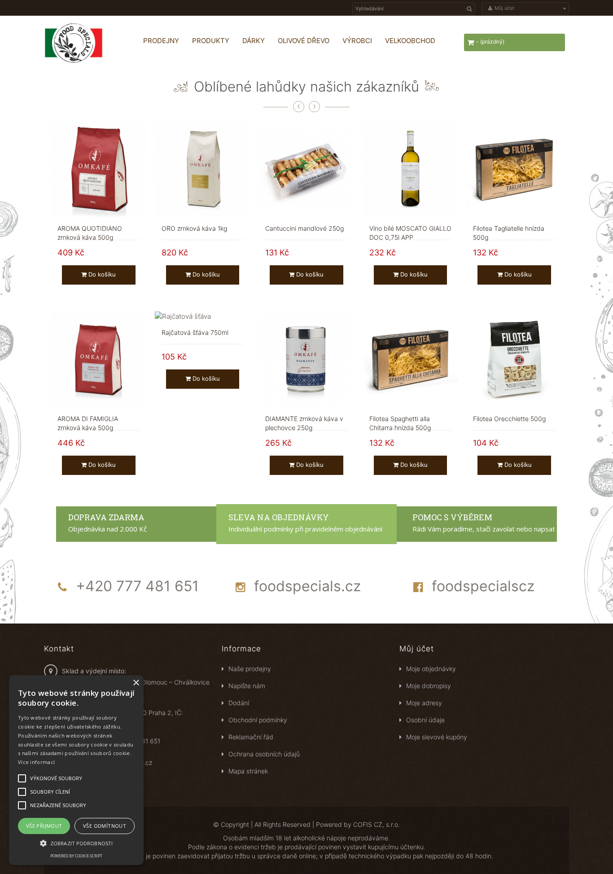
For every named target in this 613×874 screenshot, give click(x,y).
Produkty (210, 40)
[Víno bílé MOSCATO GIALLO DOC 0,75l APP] (411, 169)
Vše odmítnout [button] (104, 825)
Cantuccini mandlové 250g (304, 228)
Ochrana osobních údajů (264, 754)
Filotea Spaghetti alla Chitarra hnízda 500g (400, 419)
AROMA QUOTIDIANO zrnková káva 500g (89, 228)
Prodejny (161, 40)
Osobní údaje (425, 720)
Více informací (36, 762)
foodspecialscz (483, 586)
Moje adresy (424, 703)
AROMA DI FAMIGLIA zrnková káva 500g (87, 419)
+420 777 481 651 (137, 586)
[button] (76, 843)
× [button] (135, 683)
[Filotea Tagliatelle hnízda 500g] (514, 169)
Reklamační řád (250, 737)
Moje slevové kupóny (436, 737)
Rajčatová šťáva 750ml (195, 332)
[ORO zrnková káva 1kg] (203, 169)
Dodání (238, 703)
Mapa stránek (248, 771)
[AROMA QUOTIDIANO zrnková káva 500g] (99, 169)
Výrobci (357, 40)
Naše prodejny (249, 668)
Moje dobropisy (428, 686)
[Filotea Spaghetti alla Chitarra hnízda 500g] (411, 360)
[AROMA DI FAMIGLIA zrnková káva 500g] (99, 360)
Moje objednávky (431, 668)
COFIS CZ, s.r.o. (376, 824)
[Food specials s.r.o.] (84, 43)
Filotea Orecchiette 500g (509, 418)
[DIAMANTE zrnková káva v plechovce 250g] (306, 360)
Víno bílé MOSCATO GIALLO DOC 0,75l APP (410, 228)
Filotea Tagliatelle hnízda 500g (508, 228)
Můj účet (416, 648)
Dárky (253, 40)
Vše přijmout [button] (44, 825)
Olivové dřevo (303, 40)
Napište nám (246, 686)
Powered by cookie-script (76, 856)
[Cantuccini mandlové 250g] (306, 169)
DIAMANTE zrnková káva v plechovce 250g (304, 419)
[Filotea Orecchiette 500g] (514, 360)
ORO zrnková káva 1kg (194, 228)
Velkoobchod (410, 40)
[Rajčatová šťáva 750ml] (203, 316)
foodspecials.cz (307, 586)
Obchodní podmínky (257, 720)
